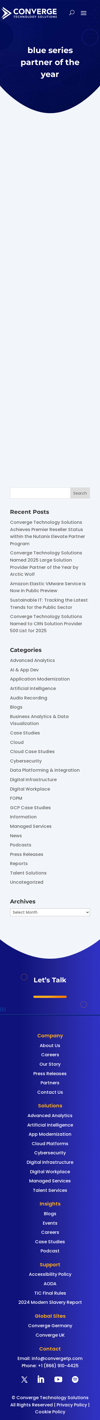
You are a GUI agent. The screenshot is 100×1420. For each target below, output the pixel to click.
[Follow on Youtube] (58, 1379)
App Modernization (50, 1134)
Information (23, 817)
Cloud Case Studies (32, 751)
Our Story (50, 1064)
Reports (19, 863)
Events (50, 1223)
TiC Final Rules (50, 1293)
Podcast (50, 1251)
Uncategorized (26, 882)
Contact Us (50, 1092)
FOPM (16, 798)
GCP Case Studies (30, 807)
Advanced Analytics (32, 660)
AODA (50, 1284)
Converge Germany (50, 1325)
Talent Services (50, 1190)
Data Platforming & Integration (45, 770)
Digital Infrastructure (33, 779)
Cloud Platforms (50, 1143)
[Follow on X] (24, 1379)
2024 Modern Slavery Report (50, 1302)
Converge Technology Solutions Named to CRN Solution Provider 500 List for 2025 (46, 623)
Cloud (17, 742)
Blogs (16, 707)
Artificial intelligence (33, 688)
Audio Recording (28, 698)
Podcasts (20, 845)
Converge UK (50, 1335)
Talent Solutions (28, 873)
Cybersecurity (26, 761)
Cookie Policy (50, 1412)
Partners (50, 1083)
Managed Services (31, 826)
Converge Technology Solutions (41, 303)
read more (39, 450)
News (16, 836)
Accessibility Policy (50, 1274)
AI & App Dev (24, 670)
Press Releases (26, 854)
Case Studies (25, 733)
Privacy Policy (72, 1405)
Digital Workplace (30, 789)
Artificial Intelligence (50, 1125)
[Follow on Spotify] (75, 1379)
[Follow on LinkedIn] (40, 1379)
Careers (50, 1055)
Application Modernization (40, 679)
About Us (50, 1045)
